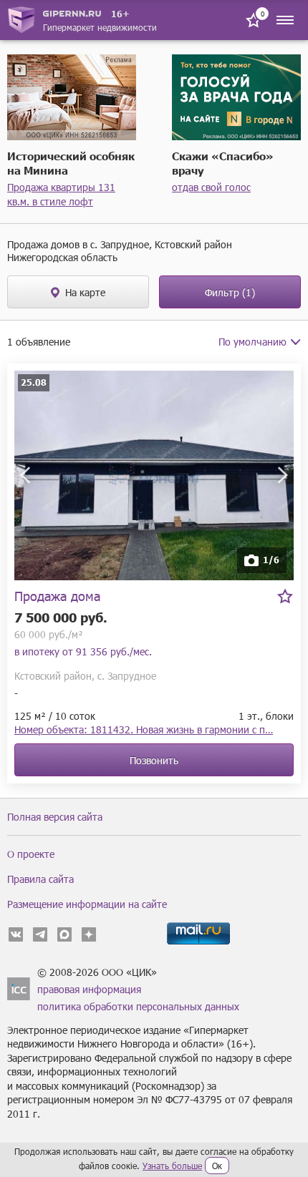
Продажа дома (57, 595)
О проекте (30, 854)
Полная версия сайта (54, 817)
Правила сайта (40, 879)
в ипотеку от (83, 651)
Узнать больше (172, 1165)
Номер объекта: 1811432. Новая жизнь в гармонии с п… (143, 729)
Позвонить (154, 760)
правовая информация (89, 989)
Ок (217, 1165)
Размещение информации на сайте (87, 904)
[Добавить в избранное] (285, 596)
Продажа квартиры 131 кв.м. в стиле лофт (61, 194)
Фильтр (230, 292)
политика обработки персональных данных (138, 1006)
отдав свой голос (211, 187)
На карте (85, 292)
